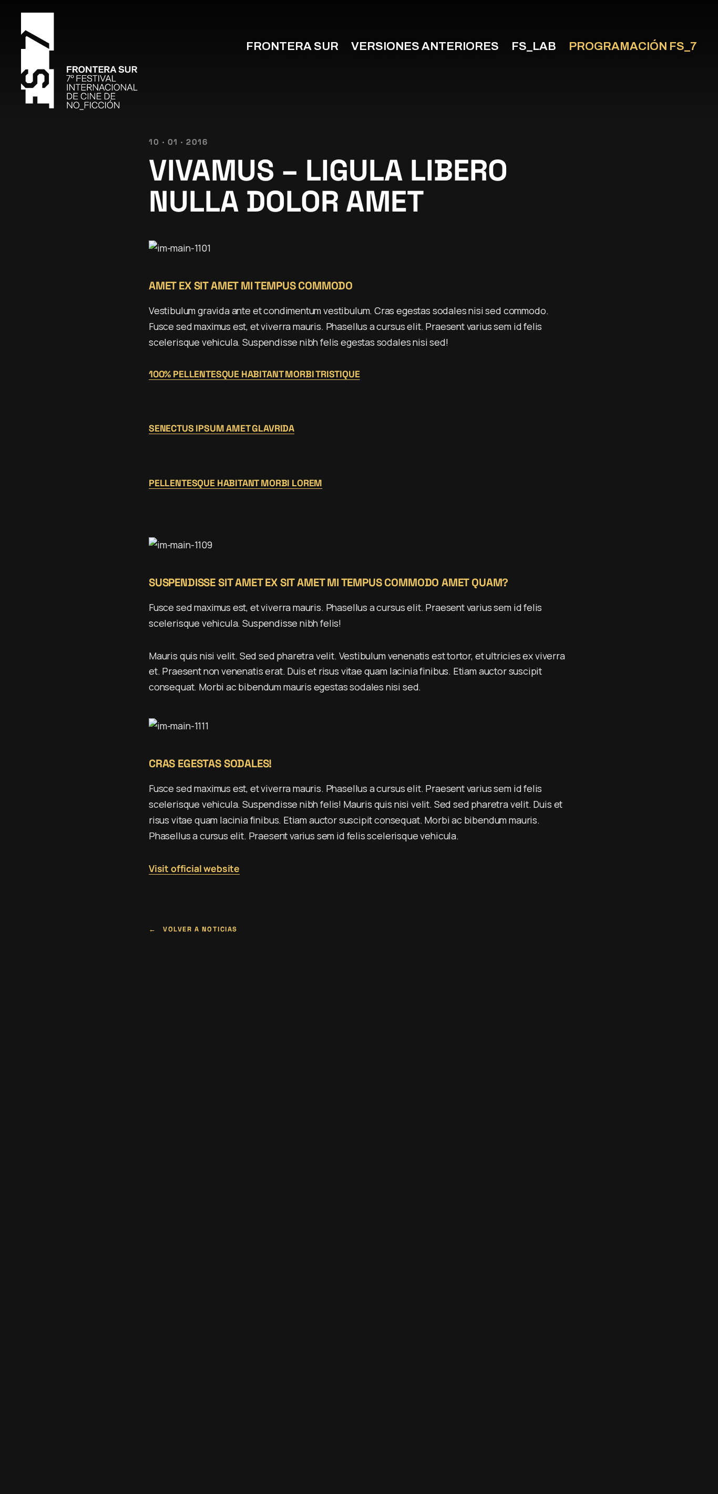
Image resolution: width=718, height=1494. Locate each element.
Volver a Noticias (200, 929)
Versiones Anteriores (425, 46)
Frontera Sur (292, 46)
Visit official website (194, 868)
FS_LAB (533, 46)
